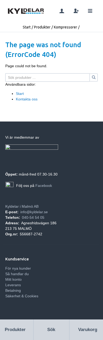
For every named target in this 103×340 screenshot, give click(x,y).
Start (27, 27)
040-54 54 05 (33, 217)
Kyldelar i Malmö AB (22, 206)
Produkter (42, 27)
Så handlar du (17, 274)
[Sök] (94, 77)
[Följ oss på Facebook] (9, 186)
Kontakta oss (27, 99)
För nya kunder (18, 268)
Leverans (13, 285)
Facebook (43, 185)
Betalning (13, 290)
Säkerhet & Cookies (21, 296)
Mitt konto (13, 279)
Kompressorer (65, 27)
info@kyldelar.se (34, 212)
